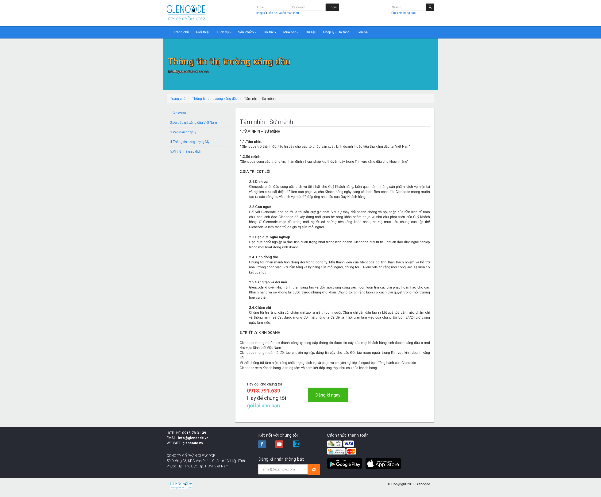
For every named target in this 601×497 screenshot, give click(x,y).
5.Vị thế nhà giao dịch (185, 151)
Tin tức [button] (268, 32)
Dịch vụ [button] (223, 32)
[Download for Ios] (383, 461)
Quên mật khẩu (289, 13)
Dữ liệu (311, 32)
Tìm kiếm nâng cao (403, 13)
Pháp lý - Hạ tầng (336, 32)
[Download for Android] (346, 461)
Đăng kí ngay (327, 395)
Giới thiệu (203, 32)
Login (333, 7)
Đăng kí (261, 13)
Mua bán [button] (290, 32)
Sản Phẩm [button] (246, 32)
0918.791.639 (263, 391)
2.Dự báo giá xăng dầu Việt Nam (193, 122)
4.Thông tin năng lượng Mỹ (189, 142)
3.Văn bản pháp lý (183, 132)
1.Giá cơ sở (178, 113)
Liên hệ (272, 13)
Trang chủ (181, 32)
